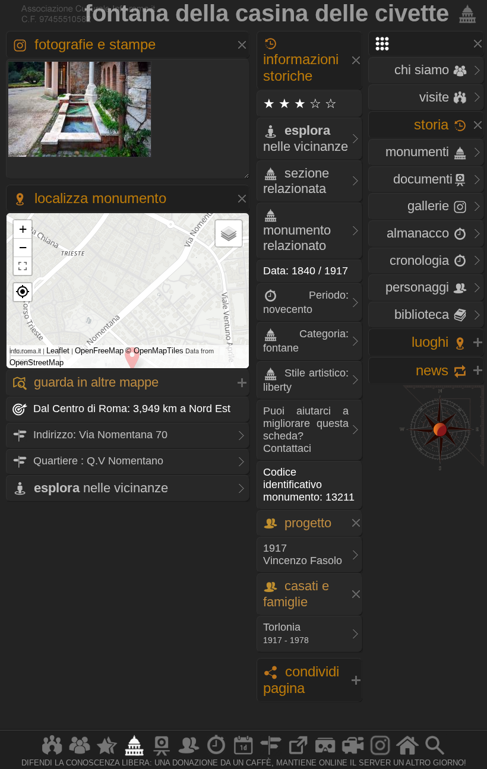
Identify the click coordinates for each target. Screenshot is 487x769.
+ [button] (23, 228)
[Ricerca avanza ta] (434, 755)
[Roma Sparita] (161, 755)
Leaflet (57, 350)
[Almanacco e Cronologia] (216, 755)
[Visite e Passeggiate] (52, 755)
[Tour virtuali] (325, 755)
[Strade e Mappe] (270, 755)
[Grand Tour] (107, 755)
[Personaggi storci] (189, 755)
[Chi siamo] (79, 755)
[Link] (298, 755)
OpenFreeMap (99, 350)
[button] (22, 292)
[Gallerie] (380, 755)
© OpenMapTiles (154, 350)
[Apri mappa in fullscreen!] (22, 266)
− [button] (23, 247)
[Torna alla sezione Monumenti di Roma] (465, 13)
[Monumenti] (134, 755)
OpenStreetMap (37, 362)
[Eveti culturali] (243, 755)
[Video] (352, 755)
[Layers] (229, 233)
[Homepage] (407, 755)
